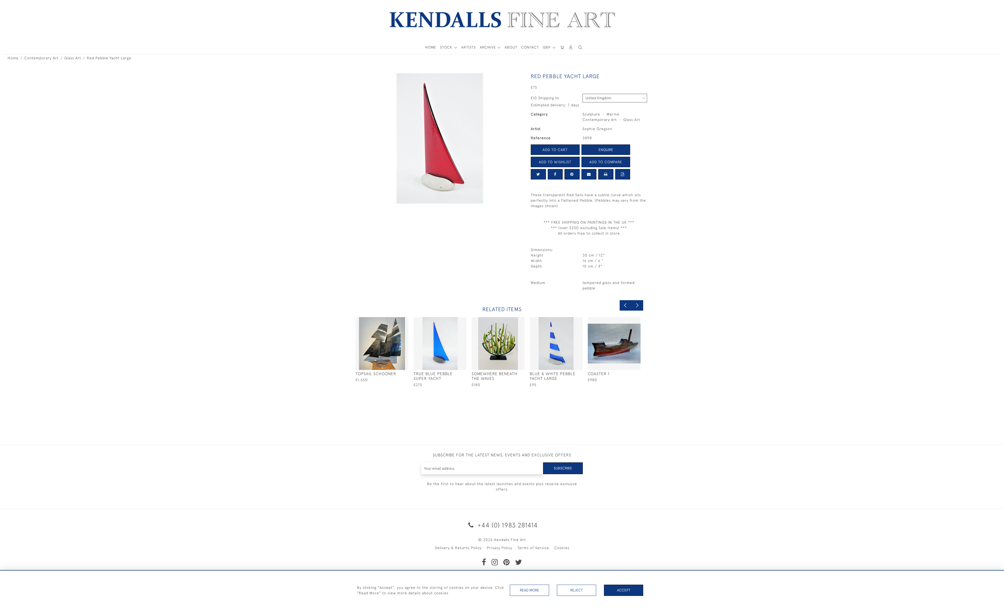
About (511, 47)
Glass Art (72, 58)
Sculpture (591, 114)
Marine (613, 114)
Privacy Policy (499, 548)
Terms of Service (533, 548)
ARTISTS (468, 47)
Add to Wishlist (555, 162)
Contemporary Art (41, 58)
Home (13, 58)
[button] (580, 47)
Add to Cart (555, 150)
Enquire (605, 150)
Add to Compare (605, 162)
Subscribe (563, 468)
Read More (529, 590)
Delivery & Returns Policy (458, 548)
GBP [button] (547, 47)
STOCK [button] (447, 47)
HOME (430, 47)
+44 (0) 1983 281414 (507, 525)
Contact (530, 47)
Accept (623, 590)
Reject (576, 590)
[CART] (562, 47)
